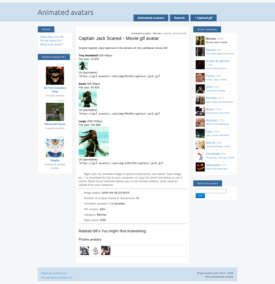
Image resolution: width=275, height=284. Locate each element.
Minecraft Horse (54, 124)
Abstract (217, 121)
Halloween (217, 166)
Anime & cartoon (218, 64)
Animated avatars (151, 18)
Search (179, 18)
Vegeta (55, 160)
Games (220, 51)
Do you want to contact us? (57, 277)
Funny (216, 77)
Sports (219, 144)
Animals (219, 99)
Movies (157, 33)
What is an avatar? (51, 44)
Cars (217, 133)
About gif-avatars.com (54, 273)
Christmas (220, 155)
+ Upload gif (203, 18)
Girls (215, 88)
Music (218, 110)
